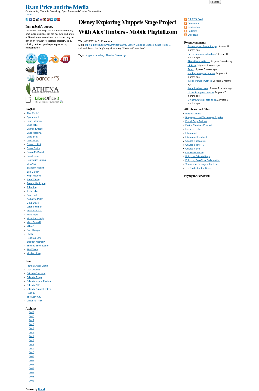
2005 (31, 372)
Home (29, 14)
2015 (31, 332)
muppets (89, 55)
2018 (31, 324)
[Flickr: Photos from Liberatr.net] (41, 18)
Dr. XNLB (31, 164)
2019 (31, 320)
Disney (118, 55)
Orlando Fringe (34, 277)
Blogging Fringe (193, 113)
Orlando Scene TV (194, 144)
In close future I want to (200, 81)
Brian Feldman (34, 121)
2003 (31, 376)
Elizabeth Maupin (35, 167)
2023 (31, 312)
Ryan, (191, 69)
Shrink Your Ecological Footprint (201, 164)
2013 (31, 340)
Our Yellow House (194, 152)
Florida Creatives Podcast (198, 125)
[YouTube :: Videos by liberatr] (48, 18)
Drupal (41, 389)
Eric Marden (33, 171)
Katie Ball (32, 195)
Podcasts (192, 31)
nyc (125, 55)
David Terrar (33, 156)
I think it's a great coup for (201, 92)
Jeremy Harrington (36, 183)
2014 (31, 336)
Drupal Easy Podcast (196, 121)
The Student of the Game (198, 168)
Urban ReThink (34, 300)
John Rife (31, 187)
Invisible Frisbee (193, 129)
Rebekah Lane (34, 238)
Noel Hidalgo (33, 230)
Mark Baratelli (34, 222)
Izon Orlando (33, 269)
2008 (31, 360)
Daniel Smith (33, 148)
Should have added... (199, 61)
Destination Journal (36, 160)
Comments (193, 23)
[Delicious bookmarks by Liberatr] (38, 18)
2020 (31, 316)
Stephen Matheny (36, 241)
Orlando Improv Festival (39, 281)
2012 (31, 344)
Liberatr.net (191, 133)
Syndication (194, 27)
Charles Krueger (35, 128)
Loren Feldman (34, 206)
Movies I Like (34, 253)
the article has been (198, 88)
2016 (31, 328)
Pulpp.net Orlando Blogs (197, 156)
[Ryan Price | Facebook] (31, 18)
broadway (100, 55)
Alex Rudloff (33, 113)
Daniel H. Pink (34, 144)
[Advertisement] (209, 231)
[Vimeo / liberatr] (55, 18)
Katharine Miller (35, 199)
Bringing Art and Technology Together (204, 117)
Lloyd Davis (33, 202)
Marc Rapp (32, 214)
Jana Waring (33, 179)
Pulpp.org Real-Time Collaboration (202, 160)
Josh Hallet (32, 191)
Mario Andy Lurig (35, 218)
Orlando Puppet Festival (39, 289)
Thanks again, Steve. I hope (202, 46)
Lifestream (193, 34)
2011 (31, 348)
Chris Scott (32, 136)
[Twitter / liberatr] (27, 18)
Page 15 (31, 293)
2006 (31, 368)
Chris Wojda (33, 140)
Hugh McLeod (34, 175)
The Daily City (34, 296)
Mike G (30, 226)
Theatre (110, 55)
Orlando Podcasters (195, 141)
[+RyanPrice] (34, 18)
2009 (31, 356)
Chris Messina (34, 133)
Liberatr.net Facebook (196, 137)
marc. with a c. (34, 210)
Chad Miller (32, 125)
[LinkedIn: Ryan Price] (52, 18)
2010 (31, 352)
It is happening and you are (201, 73)
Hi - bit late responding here (202, 54)
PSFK (30, 234)
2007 (31, 364)
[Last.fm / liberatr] (58, 18)
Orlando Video (192, 148)
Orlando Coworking (36, 273)
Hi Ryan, (192, 65)
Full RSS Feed (195, 19)
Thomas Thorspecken (38, 245)
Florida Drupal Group (37, 265)
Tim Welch (32, 249)
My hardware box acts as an (202, 100)
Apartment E (33, 117)
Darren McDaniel (35, 152)
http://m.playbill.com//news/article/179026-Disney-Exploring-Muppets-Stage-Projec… (128, 45)
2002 (31, 380)
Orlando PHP (33, 285)
